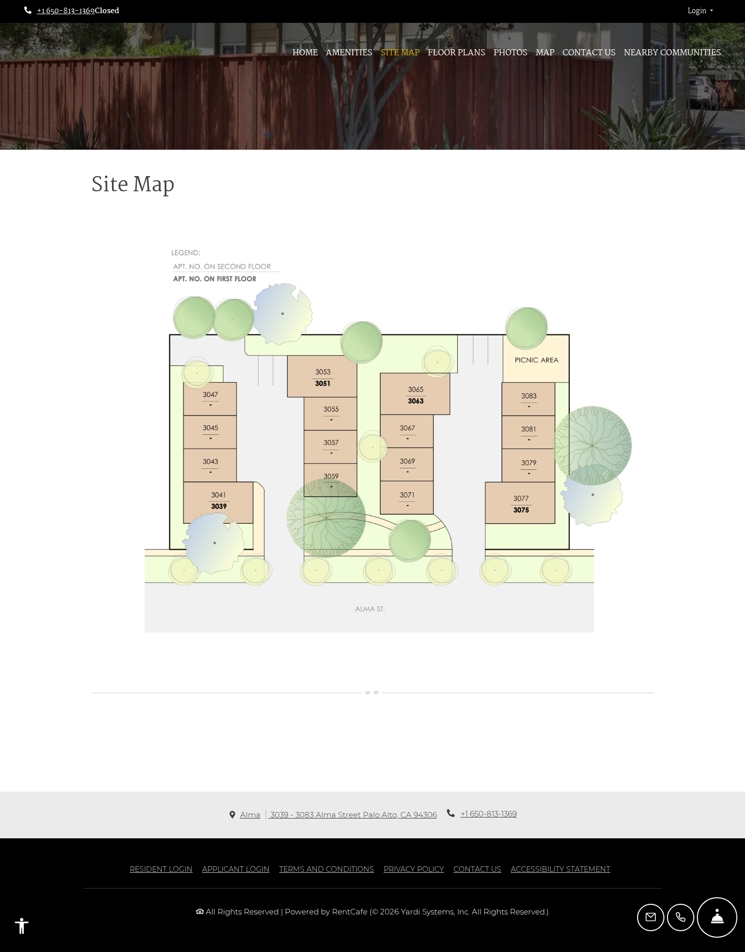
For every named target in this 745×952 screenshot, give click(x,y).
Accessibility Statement (560, 869)
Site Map (400, 53)
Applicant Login (236, 869)
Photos (511, 53)
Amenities (349, 53)
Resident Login (161, 869)
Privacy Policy (414, 869)
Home (305, 53)
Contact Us (589, 53)
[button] (700, 12)
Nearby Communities (672, 53)
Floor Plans (457, 53)
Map (545, 53)
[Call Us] (680, 917)
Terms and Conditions (326, 869)
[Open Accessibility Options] (22, 928)
